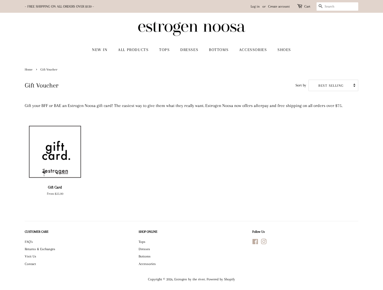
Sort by (300, 85)
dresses (189, 49)
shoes (284, 49)
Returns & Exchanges (40, 249)
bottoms (218, 49)
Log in (255, 6)
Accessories (147, 264)
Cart (307, 6)
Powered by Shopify (221, 279)
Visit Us (30, 256)
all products (133, 49)
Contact (30, 264)
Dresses (144, 249)
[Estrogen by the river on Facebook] (255, 243)
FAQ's (29, 241)
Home (29, 69)
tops (164, 49)
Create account (279, 6)
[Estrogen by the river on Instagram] (264, 243)
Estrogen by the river (189, 279)
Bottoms (145, 256)
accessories (253, 49)
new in (100, 49)
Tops (142, 241)
